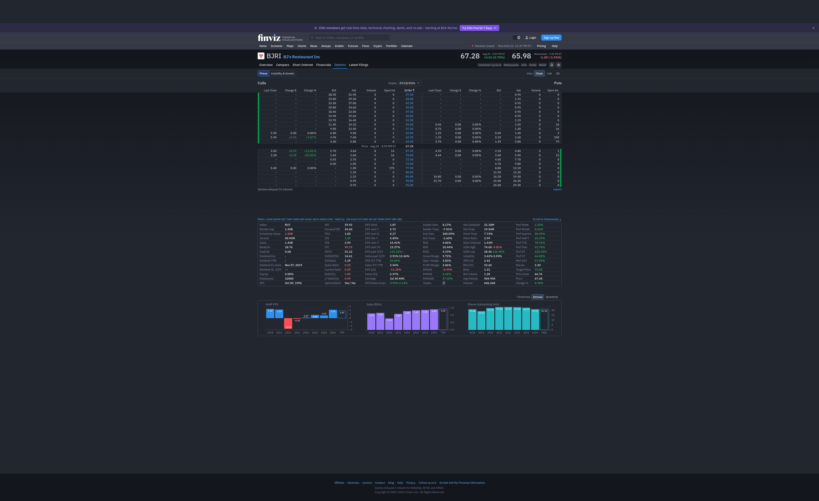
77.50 (409, 168)
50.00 (409, 116)
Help (555, 46)
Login (532, 37)
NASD (542, 65)
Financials (323, 65)
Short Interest (303, 65)
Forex (365, 46)
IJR (348, 219)
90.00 (409, 180)
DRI (302, 219)
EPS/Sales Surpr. (375, 283)
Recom (520, 265)
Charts (302, 46)
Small (532, 65)
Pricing (541, 46)
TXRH (289, 219)
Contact (380, 482)
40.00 (409, 98)
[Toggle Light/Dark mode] (516, 37)
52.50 (409, 120)
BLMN (276, 219)
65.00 (409, 141)
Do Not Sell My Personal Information (462, 482)
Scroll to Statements (546, 219)
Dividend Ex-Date (270, 265)
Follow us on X (427, 482)
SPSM (381, 219)
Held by (340, 219)
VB (370, 219)
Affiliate (339, 482)
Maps (290, 46)
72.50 (409, 159)
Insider (339, 46)
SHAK (308, 219)
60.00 (409, 133)
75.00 (409, 163)
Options (340, 65)
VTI (360, 219)
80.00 (409, 172)
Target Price (523, 269)
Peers (261, 219)
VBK (399, 219)
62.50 (409, 137)
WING (323, 219)
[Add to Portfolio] (559, 65)
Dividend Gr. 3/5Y (271, 269)
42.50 (409, 103)
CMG (330, 219)
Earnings (370, 278)
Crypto (377, 46)
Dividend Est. (268, 256)
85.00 (409, 176)
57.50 (409, 128)
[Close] (813, 28)
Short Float (470, 233)
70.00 (409, 155)
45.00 (409, 107)
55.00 (409, 124)
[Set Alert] (552, 65)
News (313, 46)
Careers (367, 482)
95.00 (409, 185)
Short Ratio (470, 238)
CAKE (269, 219)
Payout (264, 274)
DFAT (388, 219)
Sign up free (551, 37)
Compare (282, 65)
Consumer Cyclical (489, 65)
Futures (353, 46)
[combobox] (349, 37)
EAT (283, 219)
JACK (315, 219)
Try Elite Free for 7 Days (477, 28)
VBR (394, 219)
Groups (326, 46)
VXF (375, 219)
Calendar (407, 46)
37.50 (409, 94)
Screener (276, 46)
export (557, 189)
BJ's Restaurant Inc (301, 56)
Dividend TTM (268, 260)
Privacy (410, 482)
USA (524, 65)
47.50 (409, 111)
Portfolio (391, 46)
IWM (365, 219)
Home (263, 46)
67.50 (409, 151)
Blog (391, 482)
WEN (296, 219)
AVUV (354, 219)
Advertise (353, 482)
